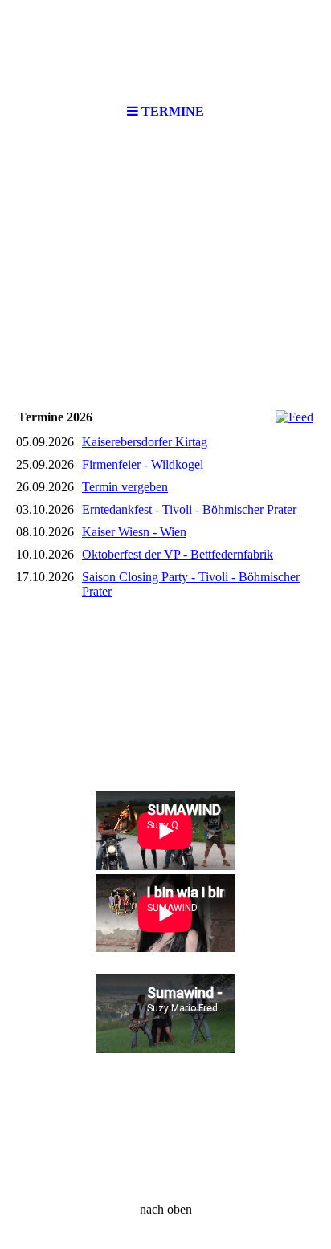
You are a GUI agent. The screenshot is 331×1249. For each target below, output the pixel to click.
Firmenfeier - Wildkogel (142, 464)
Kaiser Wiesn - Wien (134, 532)
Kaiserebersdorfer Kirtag (144, 442)
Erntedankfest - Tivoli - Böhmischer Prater (189, 509)
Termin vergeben (125, 487)
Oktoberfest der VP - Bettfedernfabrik (177, 554)
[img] (165, 48)
